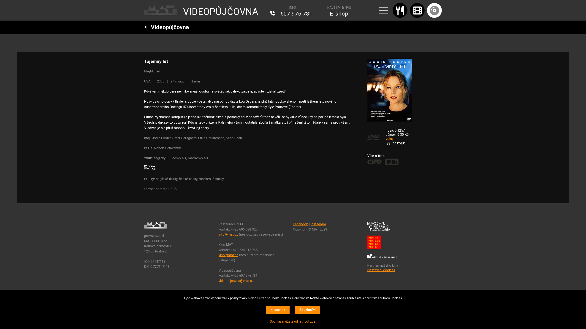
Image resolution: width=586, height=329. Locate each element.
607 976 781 (296, 14)
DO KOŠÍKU (400, 143)
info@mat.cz (228, 234)
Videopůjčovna (168, 27)
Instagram (318, 224)
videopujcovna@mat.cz (236, 281)
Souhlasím (307, 310)
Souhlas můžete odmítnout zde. (293, 321)
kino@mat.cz (228, 255)
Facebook (300, 224)
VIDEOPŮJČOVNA (220, 11)
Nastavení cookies (381, 270)
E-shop (339, 14)
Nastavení (278, 310)
